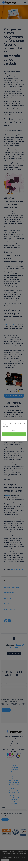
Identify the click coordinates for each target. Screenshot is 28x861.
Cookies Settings (14, 437)
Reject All (14, 430)
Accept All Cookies (14, 434)
